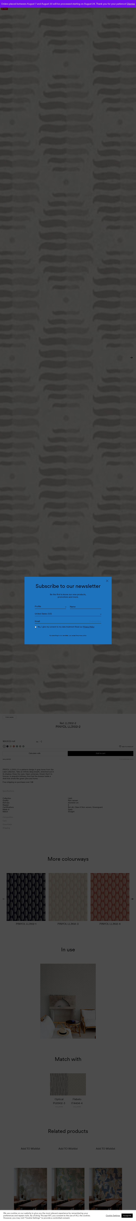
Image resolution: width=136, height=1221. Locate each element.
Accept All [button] (127, 1216)
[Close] (107, 581)
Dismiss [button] (131, 3)
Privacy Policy (88, 627)
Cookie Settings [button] (113, 1215)
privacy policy (82, 635)
